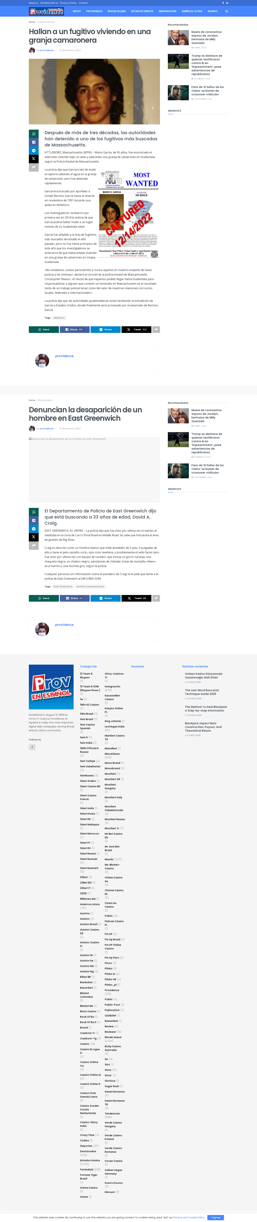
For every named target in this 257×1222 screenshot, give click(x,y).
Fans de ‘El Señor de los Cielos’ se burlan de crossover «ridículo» (207, 90)
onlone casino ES (114, 892)
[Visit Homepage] (46, 11)
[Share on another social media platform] (34, 167)
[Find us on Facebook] (223, 3)
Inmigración (167, 11)
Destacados (88, 1151)
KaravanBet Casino (112, 697)
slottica (110, 1081)
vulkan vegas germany (113, 1171)
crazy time (87, 1135)
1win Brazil (86, 719)
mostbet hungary (110, 786)
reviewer (110, 1032)
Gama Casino (89, 1187)
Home (32, 21)
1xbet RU (85, 848)
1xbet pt (85, 842)
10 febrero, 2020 (201, 78)
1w (81, 699)
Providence (94, 11)
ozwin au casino (110, 904)
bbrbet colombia (86, 995)
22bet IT (85, 888)
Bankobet (86, 982)
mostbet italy (113, 797)
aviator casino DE (89, 931)
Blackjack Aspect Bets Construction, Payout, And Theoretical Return (203, 727)
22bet (84, 877)
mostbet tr (112, 828)
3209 (83, 893)
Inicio (77, 11)
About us (33, 2)
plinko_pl (111, 985)
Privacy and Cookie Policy (188, 1217)
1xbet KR (85, 819)
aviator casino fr (89, 944)
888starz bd (87, 899)
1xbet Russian (88, 859)
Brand (84, 1027)
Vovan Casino (114, 1161)
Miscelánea (112, 754)
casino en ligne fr (90, 1051)
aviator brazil (88, 924)
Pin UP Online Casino (113, 946)
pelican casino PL (114, 923)
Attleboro (59, 317)
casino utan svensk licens (89, 1094)
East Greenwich (63, 586)
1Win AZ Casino (89, 704)
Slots (108, 1070)
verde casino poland (113, 1137)
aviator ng (87, 971)
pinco (108, 963)
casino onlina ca (89, 1064)
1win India (86, 743)
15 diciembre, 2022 (70, 428)
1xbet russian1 (89, 868)
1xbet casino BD (90, 786)
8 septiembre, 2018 (202, 99)
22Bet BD (86, 882)
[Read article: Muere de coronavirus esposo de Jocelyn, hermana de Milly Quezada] (178, 37)
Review (109, 1026)
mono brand (112, 763)
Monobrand (112, 768)
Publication (112, 1010)
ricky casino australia (113, 1048)
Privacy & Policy (68, 2)
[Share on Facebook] (34, 142)
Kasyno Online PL (114, 710)
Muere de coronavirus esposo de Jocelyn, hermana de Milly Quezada (206, 37)
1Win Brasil (86, 714)
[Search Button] (227, 11)
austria (85, 913)
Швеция (110, 1192)
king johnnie (113, 721)
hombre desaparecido (90, 586)
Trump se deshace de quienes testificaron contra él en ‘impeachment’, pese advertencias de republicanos (206, 65)
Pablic (109, 916)
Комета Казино (114, 1183)
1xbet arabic (88, 781)
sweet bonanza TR (115, 1102)
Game (84, 1197)
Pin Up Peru (112, 957)
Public (109, 999)
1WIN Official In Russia (89, 750)
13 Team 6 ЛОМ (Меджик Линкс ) (90, 688)
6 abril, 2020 (199, 47)
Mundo (213, 11)
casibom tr (87, 1033)
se (106, 1059)
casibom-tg (88, 1038)
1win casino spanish (87, 726)
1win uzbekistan (90, 766)
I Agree (215, 1217)
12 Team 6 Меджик (86, 675)
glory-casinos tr (114, 675)
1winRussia (87, 775)
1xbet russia (88, 853)
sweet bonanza (115, 1091)
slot (107, 1064)
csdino (84, 1140)
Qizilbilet (110, 1015)
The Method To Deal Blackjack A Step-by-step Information (206, 708)
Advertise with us (49, 2)
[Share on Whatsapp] (34, 134)
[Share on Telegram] (34, 150)
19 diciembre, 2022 (70, 50)
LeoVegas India (114, 726)
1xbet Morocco (89, 833)
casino (84, 1044)
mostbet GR (112, 779)
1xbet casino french (88, 797)
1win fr (84, 737)
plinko (108, 968)
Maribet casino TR (115, 737)
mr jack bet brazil (112, 848)
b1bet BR (85, 977)
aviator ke (86, 960)
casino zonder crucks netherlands (89, 1109)
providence (46, 50)
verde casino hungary (113, 1124)
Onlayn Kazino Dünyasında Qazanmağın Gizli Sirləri (203, 675)
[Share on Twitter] (34, 159)
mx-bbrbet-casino (112, 866)
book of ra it (88, 1022)
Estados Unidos (142, 11)
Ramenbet (111, 1021)
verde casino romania (113, 1150)
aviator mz (87, 966)
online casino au (114, 879)
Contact (83, 2)
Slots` (108, 1075)
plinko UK (110, 979)
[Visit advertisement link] (94, 341)
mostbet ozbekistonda (114, 808)
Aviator (85, 919)
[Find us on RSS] (227, 3)
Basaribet (86, 987)
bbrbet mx (86, 1006)
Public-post (112, 1004)
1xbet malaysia (89, 824)
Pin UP (108, 934)
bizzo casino (88, 1011)
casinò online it (90, 1084)
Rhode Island (117, 11)
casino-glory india (89, 1124)
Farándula (86, 1169)
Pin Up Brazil (112, 939)
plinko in (110, 974)
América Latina (192, 11)
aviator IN (86, 955)
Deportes (86, 1146)
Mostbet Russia (115, 819)
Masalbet (111, 748)
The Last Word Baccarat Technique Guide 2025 (202, 692)
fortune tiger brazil (88, 1176)
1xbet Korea (87, 813)
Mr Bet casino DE (114, 835)
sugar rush (112, 1086)
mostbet (110, 774)
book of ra (87, 1017)
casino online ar (90, 1075)
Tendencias (112, 1113)
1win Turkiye (87, 761)
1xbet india (87, 808)
